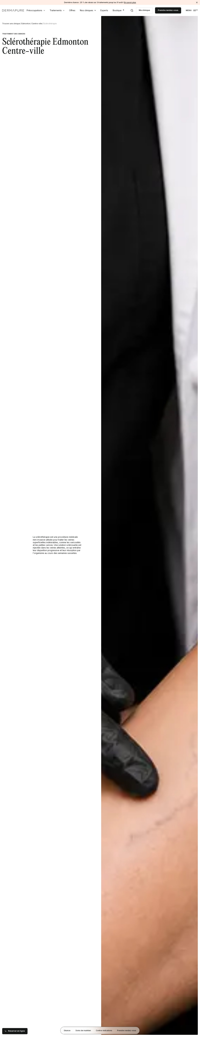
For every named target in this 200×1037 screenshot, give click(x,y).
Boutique (117, 10)
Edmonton (26, 23)
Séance (67, 1030)
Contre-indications (104, 1030)
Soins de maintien (83, 1030)
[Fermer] (197, 2)
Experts (104, 10)
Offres (72, 10)
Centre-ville (37, 23)
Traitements (56, 10)
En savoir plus (130, 2)
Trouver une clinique (11, 23)
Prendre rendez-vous (126, 1030)
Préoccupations (34, 10)
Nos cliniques (86, 10)
